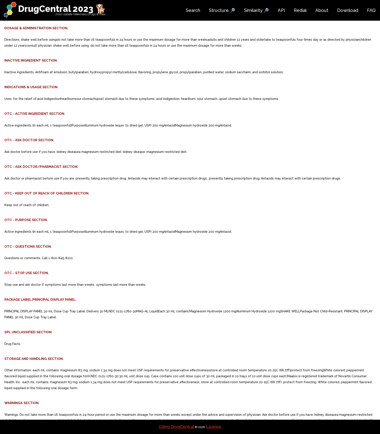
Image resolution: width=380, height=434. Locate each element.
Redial (300, 10)
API (281, 10)
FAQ (371, 10)
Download (347, 10)
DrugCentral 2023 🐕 (62, 9)
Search (193, 10)
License (213, 426)
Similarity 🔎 (256, 10)
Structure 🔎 (222, 10)
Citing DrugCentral (176, 426)
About (321, 10)
